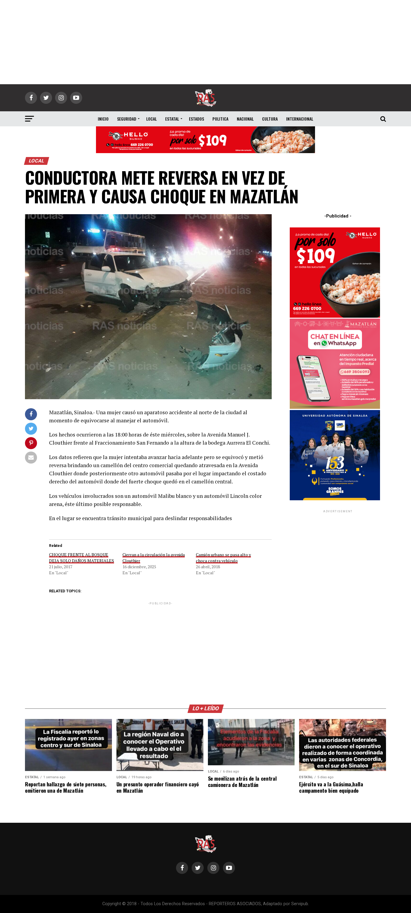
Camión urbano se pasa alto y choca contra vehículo (223, 557)
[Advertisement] (205, 42)
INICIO (103, 119)
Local (151, 119)
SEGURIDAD (126, 119)
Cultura (270, 119)
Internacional (299, 119)
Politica (220, 119)
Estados (196, 119)
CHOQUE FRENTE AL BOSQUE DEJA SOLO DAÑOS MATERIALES (81, 557)
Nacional (245, 119)
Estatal (172, 119)
